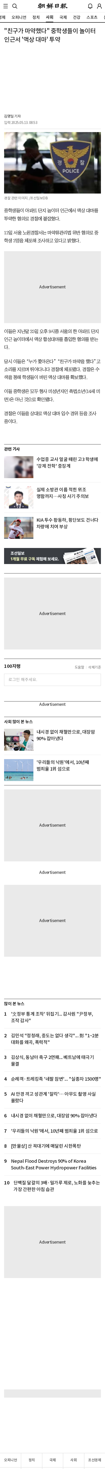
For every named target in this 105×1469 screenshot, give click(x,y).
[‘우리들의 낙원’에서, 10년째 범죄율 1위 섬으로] (18, 770)
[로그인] (99, 6)
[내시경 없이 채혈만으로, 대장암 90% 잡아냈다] (18, 740)
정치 (32, 1460)
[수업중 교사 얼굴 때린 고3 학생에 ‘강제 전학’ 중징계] (18, 467)
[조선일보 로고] (53, 6)
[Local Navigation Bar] (6, 6)
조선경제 (94, 1460)
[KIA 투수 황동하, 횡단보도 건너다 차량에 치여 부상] (18, 528)
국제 (52, 1460)
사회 (73, 1460)
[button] (6, 6)
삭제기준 (94, 667)
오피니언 (10, 1460)
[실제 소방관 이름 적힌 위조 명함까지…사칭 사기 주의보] (18, 497)
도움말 (79, 667)
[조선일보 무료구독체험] (52, 556)
